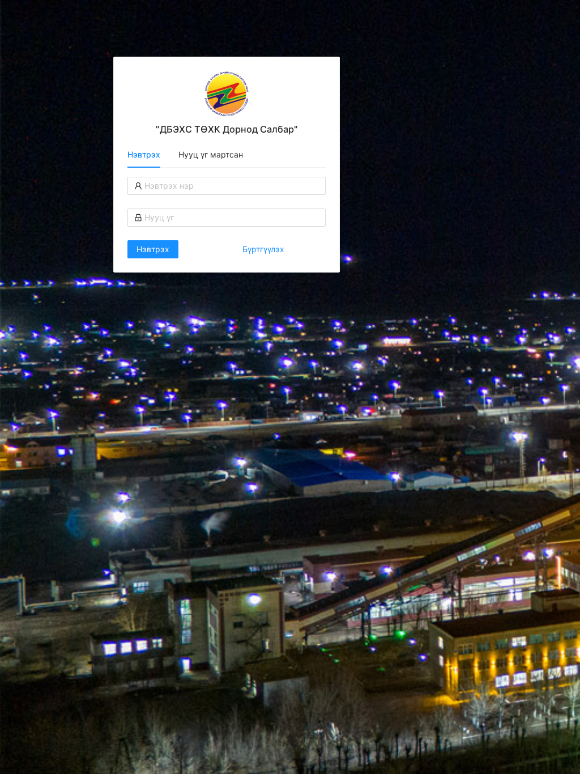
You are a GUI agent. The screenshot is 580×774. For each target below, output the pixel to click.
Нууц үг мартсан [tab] (210, 154)
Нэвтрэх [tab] (143, 154)
